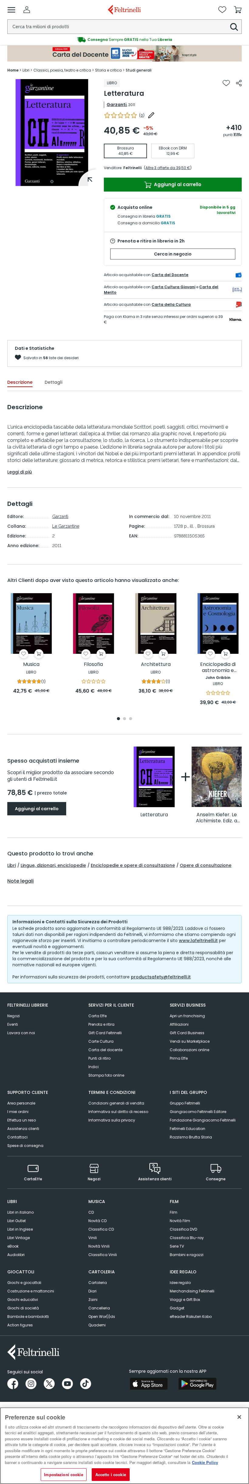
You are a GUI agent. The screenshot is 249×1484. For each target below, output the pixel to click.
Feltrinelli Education (187, 1128)
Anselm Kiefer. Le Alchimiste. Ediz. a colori (216, 818)
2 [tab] (124, 719)
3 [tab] (130, 719)
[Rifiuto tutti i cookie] (239, 1417)
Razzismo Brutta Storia (191, 1137)
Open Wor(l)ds (101, 1316)
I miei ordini (18, 1111)
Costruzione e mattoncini (30, 1291)
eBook (13, 1246)
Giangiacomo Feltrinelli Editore (198, 1111)
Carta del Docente (170, 274)
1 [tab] (52, 181)
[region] (124, 1445)
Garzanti (117, 105)
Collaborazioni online (189, 1049)
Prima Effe (179, 1058)
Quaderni (97, 1325)
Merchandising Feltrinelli (192, 1291)
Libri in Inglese (20, 1229)
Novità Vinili (99, 1246)
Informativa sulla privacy (111, 1120)
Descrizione (19, 382)
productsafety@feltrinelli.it (161, 977)
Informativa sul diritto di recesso (118, 1111)
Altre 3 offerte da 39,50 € (167, 167)
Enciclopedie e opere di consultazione (133, 865)
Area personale (21, 1103)
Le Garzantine (65, 526)
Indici (93, 1066)
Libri (11, 865)
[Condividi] (239, 83)
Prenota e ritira (101, 1024)
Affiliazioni (179, 1024)
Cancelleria (99, 1308)
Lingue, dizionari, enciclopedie (53, 865)
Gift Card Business (187, 1032)
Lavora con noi (21, 1032)
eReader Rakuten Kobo (191, 1316)
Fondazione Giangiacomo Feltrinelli (203, 1120)
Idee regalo (180, 1282)
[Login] (26, 10)
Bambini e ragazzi (186, 1254)
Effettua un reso (21, 1120)
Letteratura (154, 815)
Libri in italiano (20, 1212)
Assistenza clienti (23, 1128)
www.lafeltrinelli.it (198, 941)
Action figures (20, 1325)
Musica (31, 664)
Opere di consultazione (205, 865)
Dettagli (53, 382)
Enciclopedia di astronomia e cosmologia (218, 667)
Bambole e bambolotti (28, 1316)
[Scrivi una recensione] (151, 115)
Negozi (13, 1015)
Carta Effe (97, 1015)
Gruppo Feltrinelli (185, 1103)
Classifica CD (101, 1229)
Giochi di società (23, 1308)
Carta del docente (105, 1049)
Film (173, 1212)
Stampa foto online (106, 1075)
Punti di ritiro (99, 1058)
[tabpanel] (52, 132)
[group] (124, 40)
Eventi (12, 1024)
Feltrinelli (132, 167)
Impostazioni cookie (63, 1474)
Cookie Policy (205, 1462)
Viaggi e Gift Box (185, 1299)
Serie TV (177, 1246)
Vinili (92, 1237)
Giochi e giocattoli (24, 1282)
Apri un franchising (187, 1015)
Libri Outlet (16, 1220)
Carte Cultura (101, 1041)
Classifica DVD (183, 1229)
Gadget (177, 1308)
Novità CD (97, 1220)
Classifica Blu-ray (187, 1237)
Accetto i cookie (110, 1474)
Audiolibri (16, 1254)
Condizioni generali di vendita (116, 1103)
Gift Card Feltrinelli (105, 1032)
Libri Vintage (18, 1237)
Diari (92, 1291)
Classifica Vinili (102, 1254)
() (142, 115)
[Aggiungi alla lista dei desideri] (226, 83)
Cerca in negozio (173, 254)
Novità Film (180, 1220)
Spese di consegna (25, 1145)
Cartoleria (97, 1282)
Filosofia (93, 664)
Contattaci (17, 1137)
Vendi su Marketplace (190, 1041)
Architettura (156, 664)
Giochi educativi (22, 1299)
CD (91, 1212)
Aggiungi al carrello (177, 184)
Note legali (20, 881)
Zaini (92, 1299)
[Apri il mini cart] (237, 9)
